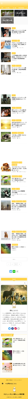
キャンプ (20, 113)
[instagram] (15, 328)
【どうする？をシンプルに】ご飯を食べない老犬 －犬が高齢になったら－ (19, 168)
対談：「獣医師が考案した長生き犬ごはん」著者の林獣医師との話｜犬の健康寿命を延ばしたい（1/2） (19, 236)
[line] (14, 271)
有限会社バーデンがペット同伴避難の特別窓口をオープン (19, 98)
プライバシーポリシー (18, 380)
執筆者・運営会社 (9, 380)
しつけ (20, 47)
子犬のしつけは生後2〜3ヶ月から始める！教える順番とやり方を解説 (19, 44)
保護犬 (20, 33)
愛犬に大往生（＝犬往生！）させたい (18, 351)
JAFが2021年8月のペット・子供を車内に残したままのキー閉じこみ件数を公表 (19, 124)
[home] (18, 328)
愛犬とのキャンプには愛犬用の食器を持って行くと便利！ (19, 110)
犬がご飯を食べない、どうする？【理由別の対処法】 (19, 179)
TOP (2, 7)
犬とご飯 (14, 7)
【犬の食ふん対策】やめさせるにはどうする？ (19, 135)
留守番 (20, 72)
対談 (19, 209)
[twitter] (10, 271)
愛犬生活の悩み (21, 7)
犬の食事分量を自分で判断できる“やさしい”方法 (19, 364)
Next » (14, 259)
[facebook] (12, 328)
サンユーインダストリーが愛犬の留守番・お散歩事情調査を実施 (19, 69)
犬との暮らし (8, 7)
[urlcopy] (17, 271)
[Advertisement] (14, 84)
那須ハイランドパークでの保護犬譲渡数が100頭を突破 (19, 31)
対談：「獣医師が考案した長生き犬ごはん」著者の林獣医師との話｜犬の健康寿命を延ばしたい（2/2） (19, 206)
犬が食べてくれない (22, 171)
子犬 (22, 47)
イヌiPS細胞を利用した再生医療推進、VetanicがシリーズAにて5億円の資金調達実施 (19, 57)
